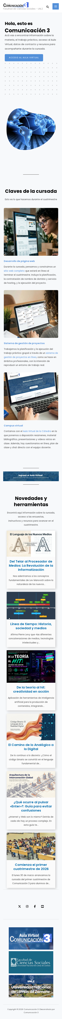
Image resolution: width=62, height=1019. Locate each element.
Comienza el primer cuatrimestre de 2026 (31, 866)
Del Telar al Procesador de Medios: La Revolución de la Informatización (31, 565)
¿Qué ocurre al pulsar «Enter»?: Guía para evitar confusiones (31, 806)
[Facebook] (34, 906)
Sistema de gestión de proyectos (24, 343)
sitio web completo (14, 270)
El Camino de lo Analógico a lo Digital (31, 747)
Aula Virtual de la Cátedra (37, 431)
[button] (47, 6)
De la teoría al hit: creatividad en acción (31, 689)
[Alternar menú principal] (55, 6)
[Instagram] (27, 906)
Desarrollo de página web (19, 261)
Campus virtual (13, 425)
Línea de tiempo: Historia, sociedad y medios (31, 626)
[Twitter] (19, 906)
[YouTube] (42, 906)
